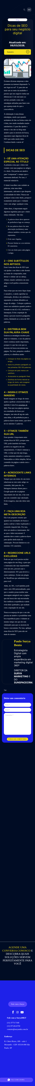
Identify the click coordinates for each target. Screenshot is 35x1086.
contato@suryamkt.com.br (17, 1029)
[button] (17, 52)
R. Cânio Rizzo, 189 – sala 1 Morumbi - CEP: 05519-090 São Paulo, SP (17, 1044)
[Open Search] (24, 10)
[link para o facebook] (13, 1012)
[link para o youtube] (22, 1012)
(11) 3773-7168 (13, 1023)
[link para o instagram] (17, 1012)
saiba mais (17, 806)
